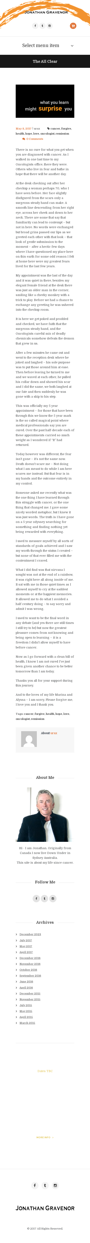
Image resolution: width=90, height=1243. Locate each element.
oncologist (47, 133)
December (30, 934)
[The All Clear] (45, 101)
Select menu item (40, 45)
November (29, 964)
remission (62, 133)
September (30, 975)
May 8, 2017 (24, 128)
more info (43, 1137)
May (25, 946)
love (36, 133)
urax (37, 128)
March (27, 1023)
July (25, 940)
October (28, 969)
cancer (55, 128)
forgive (66, 128)
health (20, 133)
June (26, 981)
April (26, 952)
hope (28, 133)
